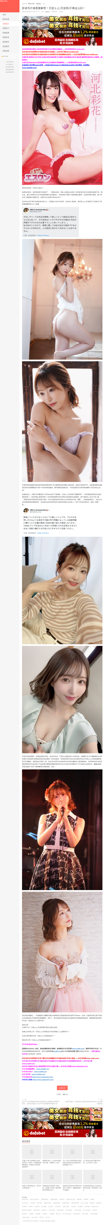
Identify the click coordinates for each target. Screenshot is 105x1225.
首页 (4, 14)
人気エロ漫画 (84, 1203)
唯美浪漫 (6, 19)
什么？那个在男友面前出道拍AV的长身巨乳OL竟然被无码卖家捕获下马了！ (72, 1162)
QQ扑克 (41, 1217)
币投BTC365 (95, 1206)
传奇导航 (37, 1206)
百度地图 (52, 1221)
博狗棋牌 (79, 1199)
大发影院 (94, 1210)
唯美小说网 (66, 1206)
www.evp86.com (78, 1048)
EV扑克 (47, 1217)
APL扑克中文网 (67, 1214)
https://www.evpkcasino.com (42, 1077)
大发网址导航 (56, 1203)
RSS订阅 (5, 56)
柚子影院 (87, 1206)
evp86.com (57, 1051)
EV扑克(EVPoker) (31, 1044)
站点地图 (41, 1221)
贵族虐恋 (6, 46)
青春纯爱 (6, 51)
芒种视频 (51, 1214)
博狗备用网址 (54, 1199)
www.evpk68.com (40, 1071)
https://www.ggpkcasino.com (43, 1079)
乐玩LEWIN (52, 1210)
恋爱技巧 (6, 28)
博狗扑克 (62, 1199)
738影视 (24, 1206)
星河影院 (80, 1206)
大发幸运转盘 (25, 1217)
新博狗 (92, 1199)
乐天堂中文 (58, 1206)
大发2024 (73, 1206)
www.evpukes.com (38, 1074)
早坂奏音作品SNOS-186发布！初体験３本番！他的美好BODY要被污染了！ (51, 1188)
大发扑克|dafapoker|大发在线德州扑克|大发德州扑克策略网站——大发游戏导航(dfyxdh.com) (54, 62)
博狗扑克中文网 (70, 1199)
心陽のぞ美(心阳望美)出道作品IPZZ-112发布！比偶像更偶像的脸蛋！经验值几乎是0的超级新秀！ (31, 1163)
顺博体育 (98, 1203)
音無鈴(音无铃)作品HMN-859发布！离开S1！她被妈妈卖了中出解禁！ (72, 1188)
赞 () (63, 1088)
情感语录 (6, 37)
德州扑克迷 (25, 1199)
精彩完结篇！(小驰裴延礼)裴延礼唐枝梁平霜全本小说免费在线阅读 (84, 1102)
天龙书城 (32, 1203)
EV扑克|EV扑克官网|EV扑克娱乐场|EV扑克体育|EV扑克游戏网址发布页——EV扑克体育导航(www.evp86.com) (60, 54)
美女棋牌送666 (10, 67)
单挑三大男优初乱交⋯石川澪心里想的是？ (31, 1187)
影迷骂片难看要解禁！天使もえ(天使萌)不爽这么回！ (53, 8)
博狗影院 (38, 1214)
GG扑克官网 (76, 1214)
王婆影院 (31, 1214)
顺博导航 (92, 1203)
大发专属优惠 (93, 1214)
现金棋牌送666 (10, 72)
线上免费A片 (9, 64)
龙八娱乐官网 (86, 1210)
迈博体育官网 (75, 1203)
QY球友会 (44, 1210)
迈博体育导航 (65, 1203)
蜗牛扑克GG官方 (34, 1199)
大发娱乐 (50, 1206)
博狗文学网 (3, 1)
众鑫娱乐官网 (47, 1203)
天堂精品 (44, 1214)
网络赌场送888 (10, 69)
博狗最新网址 (45, 1199)
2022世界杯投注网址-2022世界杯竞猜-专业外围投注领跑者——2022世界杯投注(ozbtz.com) (53, 49)
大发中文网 (34, 1217)
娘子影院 (24, 1214)
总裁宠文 (6, 23)
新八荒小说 (25, 1203)
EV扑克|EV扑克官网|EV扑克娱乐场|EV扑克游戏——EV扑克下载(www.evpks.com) (50, 52)
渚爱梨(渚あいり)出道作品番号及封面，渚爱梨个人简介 (51, 1161)
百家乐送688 (9, 62)
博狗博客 (86, 1199)
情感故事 (6, 32)
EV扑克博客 (68, 1210)
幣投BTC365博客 (26, 1210)
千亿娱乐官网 (77, 1210)
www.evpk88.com (42, 1069)
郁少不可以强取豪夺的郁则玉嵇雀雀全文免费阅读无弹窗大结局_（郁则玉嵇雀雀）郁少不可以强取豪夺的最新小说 (40, 1102)
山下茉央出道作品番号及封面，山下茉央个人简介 (91, 1161)
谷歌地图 (47, 1221)
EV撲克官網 (60, 1210)
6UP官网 (39, 1203)
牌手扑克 (58, 1214)
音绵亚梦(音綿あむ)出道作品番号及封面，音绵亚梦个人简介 (92, 1188)
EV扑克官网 (85, 1214)
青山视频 (43, 1206)
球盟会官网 (36, 1210)
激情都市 (6, 42)
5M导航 (31, 1206)
